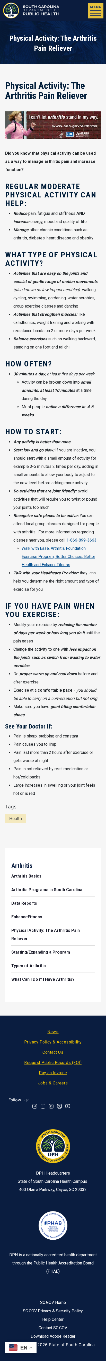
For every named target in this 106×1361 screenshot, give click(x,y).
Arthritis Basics (26, 876)
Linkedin (43, 1106)
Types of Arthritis (28, 965)
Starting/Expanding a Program (40, 952)
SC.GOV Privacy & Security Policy (53, 1311)
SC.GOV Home (53, 1302)
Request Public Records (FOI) (53, 1062)
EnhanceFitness (26, 916)
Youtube (67, 1106)
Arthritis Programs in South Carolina (46, 889)
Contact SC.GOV (53, 1327)
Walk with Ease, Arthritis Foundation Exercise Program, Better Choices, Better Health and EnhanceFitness (58, 556)
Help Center (53, 1319)
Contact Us (52, 1052)
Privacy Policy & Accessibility (53, 1042)
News (52, 1031)
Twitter (59, 1106)
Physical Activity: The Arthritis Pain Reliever (45, 934)
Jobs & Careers (53, 1083)
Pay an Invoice (53, 1072)
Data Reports (24, 903)
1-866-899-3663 (81, 540)
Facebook (34, 1106)
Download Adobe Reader (53, 1336)
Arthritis (21, 865)
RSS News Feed (51, 1106)
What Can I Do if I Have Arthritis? (43, 979)
